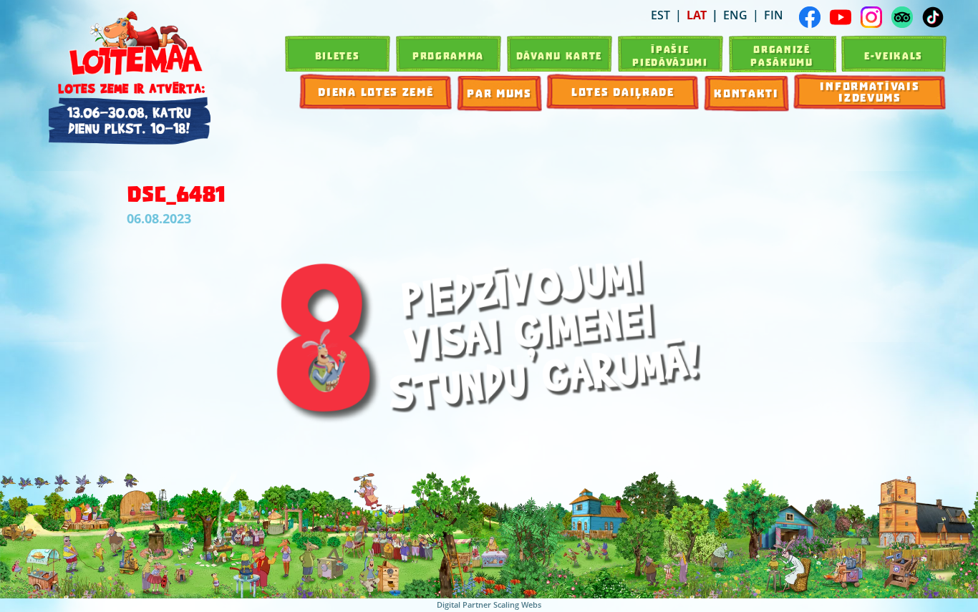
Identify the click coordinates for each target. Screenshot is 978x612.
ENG (735, 15)
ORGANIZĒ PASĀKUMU (781, 56)
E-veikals (893, 55)
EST (660, 15)
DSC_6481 (176, 194)
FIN (773, 15)
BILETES (337, 55)
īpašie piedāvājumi (670, 56)
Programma (448, 55)
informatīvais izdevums (869, 92)
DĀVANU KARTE (559, 55)
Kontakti (746, 94)
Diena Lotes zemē (375, 92)
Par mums (499, 94)
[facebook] (809, 17)
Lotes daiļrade (622, 92)
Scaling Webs (517, 604)
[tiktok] (933, 17)
